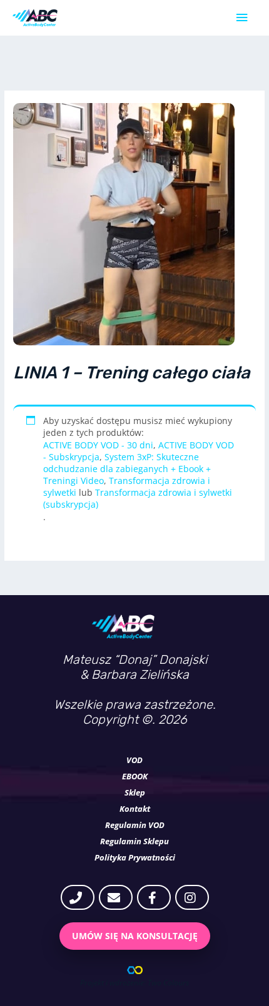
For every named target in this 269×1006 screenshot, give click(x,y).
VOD (134, 760)
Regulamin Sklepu (134, 841)
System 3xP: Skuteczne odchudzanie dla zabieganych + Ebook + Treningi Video (127, 468)
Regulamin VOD (135, 825)
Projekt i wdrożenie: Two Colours (134, 982)
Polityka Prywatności (134, 857)
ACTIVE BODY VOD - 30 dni (98, 445)
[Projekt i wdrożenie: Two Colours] (135, 970)
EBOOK (135, 776)
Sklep (134, 792)
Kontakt (134, 808)
